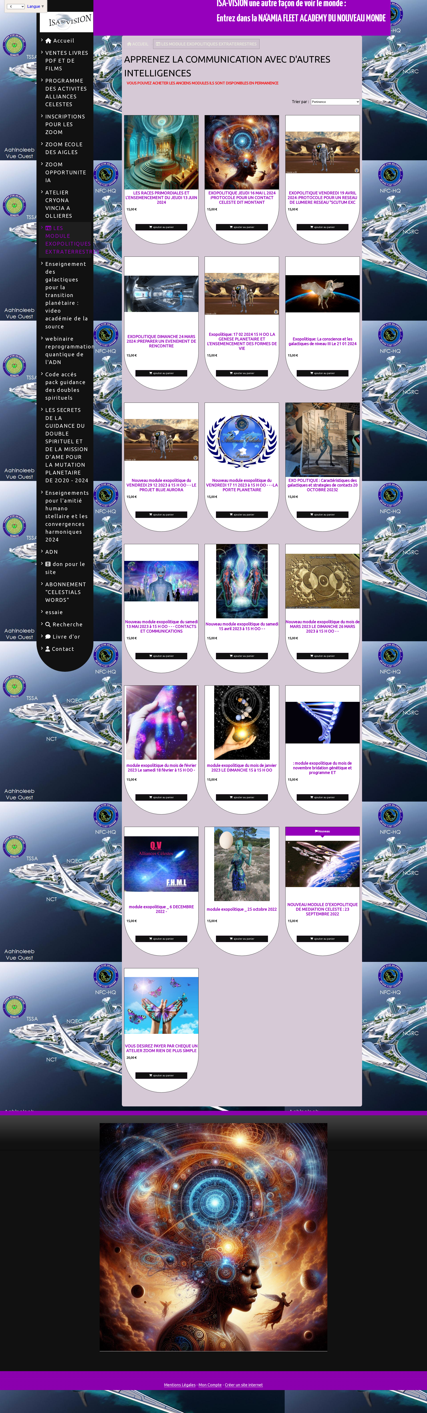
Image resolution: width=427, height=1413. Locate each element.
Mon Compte (210, 1384)
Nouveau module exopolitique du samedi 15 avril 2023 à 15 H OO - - (241, 626)
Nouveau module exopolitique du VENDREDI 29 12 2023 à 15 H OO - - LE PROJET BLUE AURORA (161, 485)
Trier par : (300, 101)
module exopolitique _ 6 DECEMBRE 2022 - (161, 909)
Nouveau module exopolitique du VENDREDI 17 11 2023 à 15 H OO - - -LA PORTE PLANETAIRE (242, 485)
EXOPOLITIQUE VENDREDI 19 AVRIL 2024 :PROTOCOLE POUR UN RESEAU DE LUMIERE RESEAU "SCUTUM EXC (322, 197)
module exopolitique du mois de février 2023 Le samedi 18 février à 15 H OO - (161, 767)
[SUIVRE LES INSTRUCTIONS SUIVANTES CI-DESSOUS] (161, 1005)
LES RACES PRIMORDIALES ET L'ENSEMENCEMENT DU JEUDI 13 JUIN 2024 (161, 197)
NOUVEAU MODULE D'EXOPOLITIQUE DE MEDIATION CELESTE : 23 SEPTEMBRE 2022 (322, 909)
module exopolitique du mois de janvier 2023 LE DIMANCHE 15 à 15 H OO (242, 767)
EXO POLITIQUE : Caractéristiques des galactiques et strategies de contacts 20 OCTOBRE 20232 (323, 485)
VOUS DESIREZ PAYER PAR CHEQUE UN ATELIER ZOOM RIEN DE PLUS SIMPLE (161, 1048)
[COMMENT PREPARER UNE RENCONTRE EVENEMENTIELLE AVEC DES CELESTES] (161, 294)
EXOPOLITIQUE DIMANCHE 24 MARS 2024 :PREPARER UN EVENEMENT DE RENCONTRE (161, 341)
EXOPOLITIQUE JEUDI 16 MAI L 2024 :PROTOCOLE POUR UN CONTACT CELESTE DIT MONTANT (242, 197)
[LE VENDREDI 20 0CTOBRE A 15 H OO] (323, 440)
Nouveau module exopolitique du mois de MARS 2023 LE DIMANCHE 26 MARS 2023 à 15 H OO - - (323, 626)
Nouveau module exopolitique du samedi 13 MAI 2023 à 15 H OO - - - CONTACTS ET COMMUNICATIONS (161, 626)
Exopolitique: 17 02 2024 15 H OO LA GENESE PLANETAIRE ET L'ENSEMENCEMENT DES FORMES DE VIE (242, 341)
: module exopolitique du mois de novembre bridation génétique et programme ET (322, 768)
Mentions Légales (179, 1384)
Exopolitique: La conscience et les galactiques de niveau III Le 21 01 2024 (323, 341)
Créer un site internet (244, 1384)
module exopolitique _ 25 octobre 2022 (242, 909)
